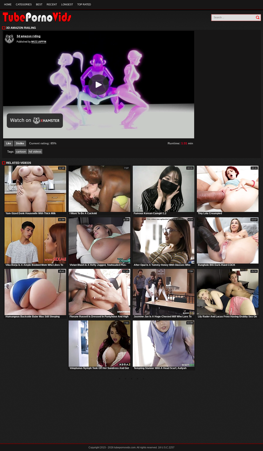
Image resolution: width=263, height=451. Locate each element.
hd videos (35, 151)
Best (39, 4)
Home (8, 4)
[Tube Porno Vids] (39, 17)
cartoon (21, 151)
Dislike (20, 143)
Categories (24, 4)
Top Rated (84, 4)
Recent (52, 4)
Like (8, 143)
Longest (67, 4)
